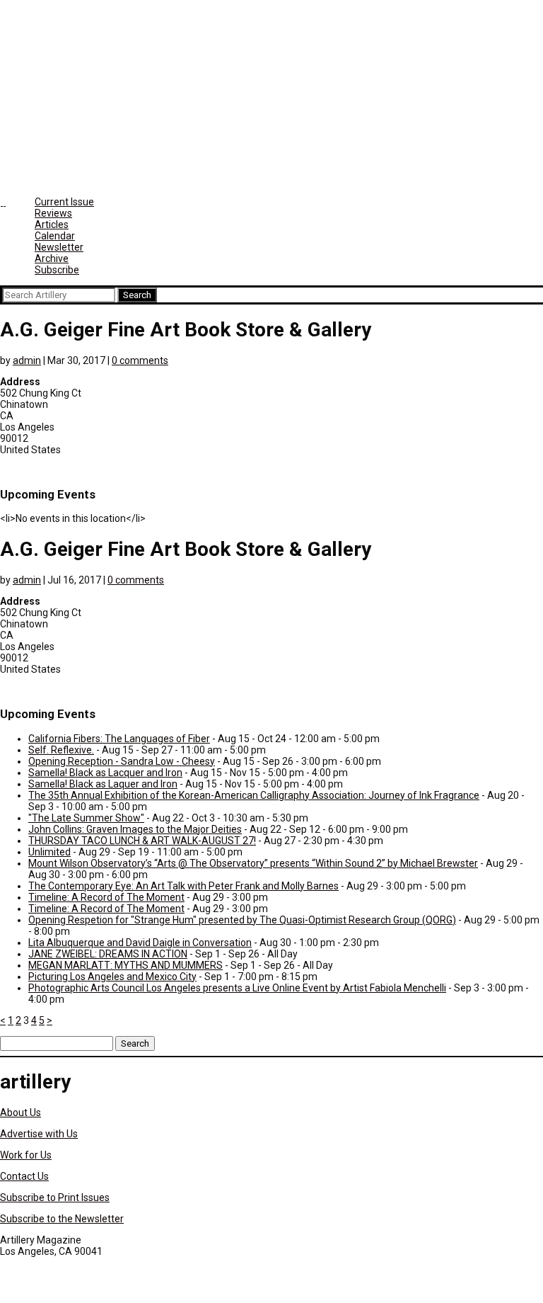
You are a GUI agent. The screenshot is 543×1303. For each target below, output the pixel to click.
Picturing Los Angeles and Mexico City (112, 976)
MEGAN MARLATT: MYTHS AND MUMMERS (125, 965)
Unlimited (49, 852)
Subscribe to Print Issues (55, 1197)
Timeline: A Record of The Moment (106, 897)
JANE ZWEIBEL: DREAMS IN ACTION (107, 954)
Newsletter (59, 247)
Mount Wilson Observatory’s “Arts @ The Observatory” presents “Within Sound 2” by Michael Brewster (253, 863)
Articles (52, 224)
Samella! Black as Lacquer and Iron (105, 772)
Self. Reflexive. (61, 750)
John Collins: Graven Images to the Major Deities (135, 829)
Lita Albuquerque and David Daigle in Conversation (140, 942)
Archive (52, 258)
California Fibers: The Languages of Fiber (119, 738)
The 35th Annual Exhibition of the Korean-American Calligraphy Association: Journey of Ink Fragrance (253, 795)
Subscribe (57, 269)
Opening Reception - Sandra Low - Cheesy (121, 761)
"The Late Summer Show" (86, 818)
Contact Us (24, 1176)
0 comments (140, 360)
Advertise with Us (39, 1133)
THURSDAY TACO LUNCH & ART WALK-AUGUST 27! (142, 840)
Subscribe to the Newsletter (62, 1218)
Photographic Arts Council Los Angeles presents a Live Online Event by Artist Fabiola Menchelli (237, 988)
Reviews (53, 213)
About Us (20, 1112)
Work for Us (26, 1155)
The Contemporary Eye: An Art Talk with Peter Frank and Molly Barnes (183, 886)
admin (27, 360)
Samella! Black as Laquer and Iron (102, 784)
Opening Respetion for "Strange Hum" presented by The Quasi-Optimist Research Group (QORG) (242, 920)
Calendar (55, 235)
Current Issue (64, 201)
